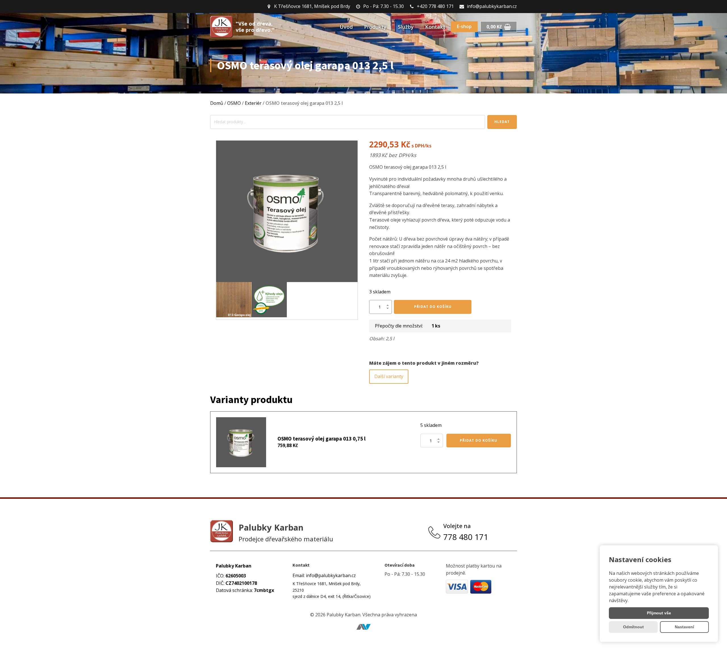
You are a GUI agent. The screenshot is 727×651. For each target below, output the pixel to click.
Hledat (502, 121)
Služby (406, 26)
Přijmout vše (659, 613)
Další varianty (388, 376)
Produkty (375, 26)
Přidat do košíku (433, 306)
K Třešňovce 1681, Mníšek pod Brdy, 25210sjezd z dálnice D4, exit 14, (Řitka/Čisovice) (332, 590)
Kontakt (435, 26)
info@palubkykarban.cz (492, 6)
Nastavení (684, 627)
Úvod (346, 26)
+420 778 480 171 (435, 6)
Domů (216, 103)
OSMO (234, 103)
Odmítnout (633, 627)
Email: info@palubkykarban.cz (324, 575)
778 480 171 (466, 536)
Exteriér (253, 103)
